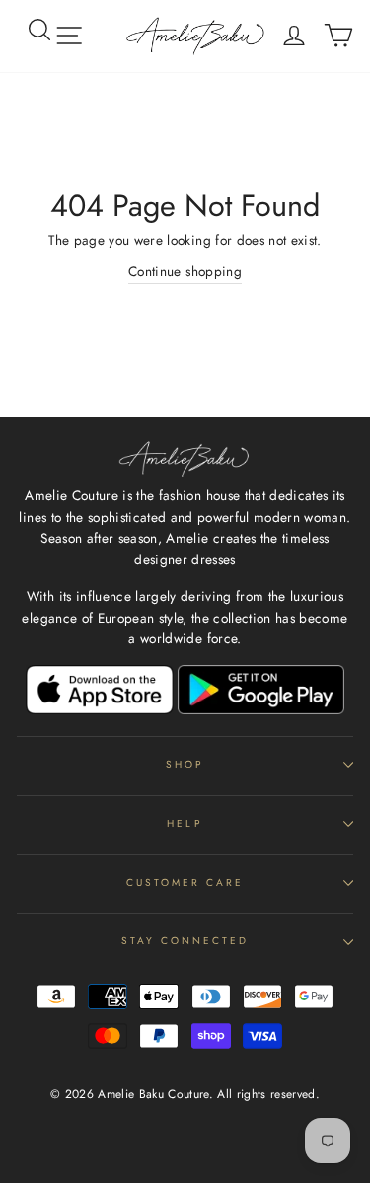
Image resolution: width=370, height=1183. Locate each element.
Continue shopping (185, 271)
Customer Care (185, 882)
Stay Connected (185, 940)
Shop (185, 764)
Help (184, 823)
